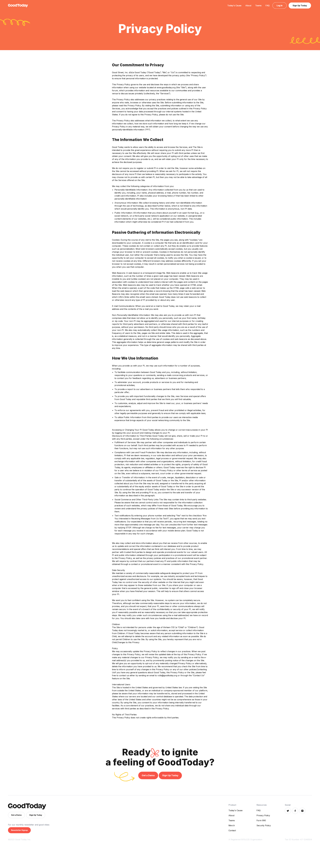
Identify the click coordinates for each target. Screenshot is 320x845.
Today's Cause (234, 5)
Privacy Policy (263, 815)
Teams (258, 5)
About (248, 5)
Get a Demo (148, 775)
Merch (231, 825)
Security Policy (263, 825)
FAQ (268, 5)
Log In (279, 5)
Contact (232, 830)
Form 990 (261, 820)
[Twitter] (288, 811)
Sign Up (300, 5)
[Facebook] (295, 811)
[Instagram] (302, 811)
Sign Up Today (170, 775)
